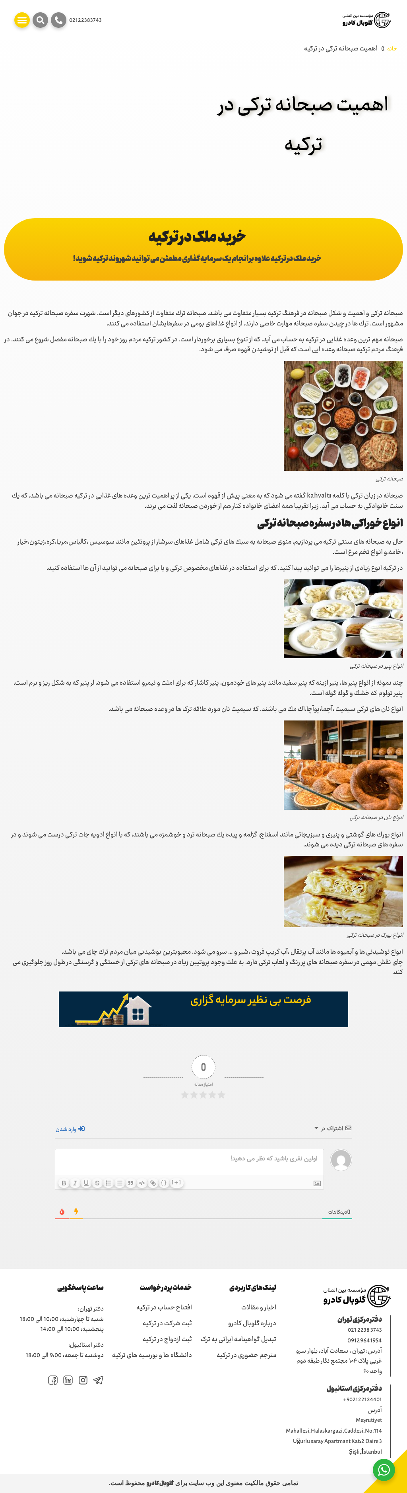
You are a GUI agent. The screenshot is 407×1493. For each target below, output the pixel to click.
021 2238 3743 (365, 1330)
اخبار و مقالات (258, 1308)
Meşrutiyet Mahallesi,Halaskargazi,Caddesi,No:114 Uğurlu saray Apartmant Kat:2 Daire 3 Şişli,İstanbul (334, 1437)
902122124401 (364, 1400)
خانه (392, 49)
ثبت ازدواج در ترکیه (167, 1340)
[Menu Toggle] (22, 20)
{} (164, 1182)
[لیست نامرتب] (119, 1183)
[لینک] (153, 1183)
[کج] (75, 1183)
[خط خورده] (97, 1183)
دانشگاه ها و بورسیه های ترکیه (152, 1356)
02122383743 (85, 20)
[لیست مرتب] (108, 1183)
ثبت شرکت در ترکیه (167, 1324)
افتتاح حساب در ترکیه (164, 1308)
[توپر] (64, 1183)
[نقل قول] (130, 1183)
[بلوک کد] (141, 1183)
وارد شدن (67, 1130)
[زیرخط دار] (86, 1183)
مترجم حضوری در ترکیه (246, 1356)
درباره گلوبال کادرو (252, 1324)
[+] (177, 1182)
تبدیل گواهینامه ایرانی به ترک (238, 1340)
